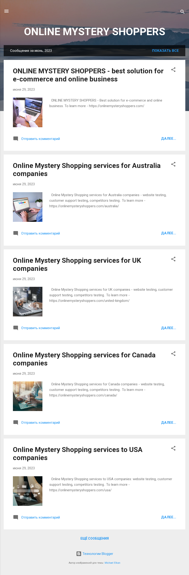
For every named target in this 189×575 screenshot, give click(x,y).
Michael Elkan (112, 562)
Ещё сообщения (94, 538)
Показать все (165, 51)
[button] (173, 70)
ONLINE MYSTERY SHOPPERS (94, 31)
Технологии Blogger (97, 554)
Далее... (168, 138)
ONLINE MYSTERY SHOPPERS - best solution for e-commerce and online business (88, 75)
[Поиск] (182, 13)
